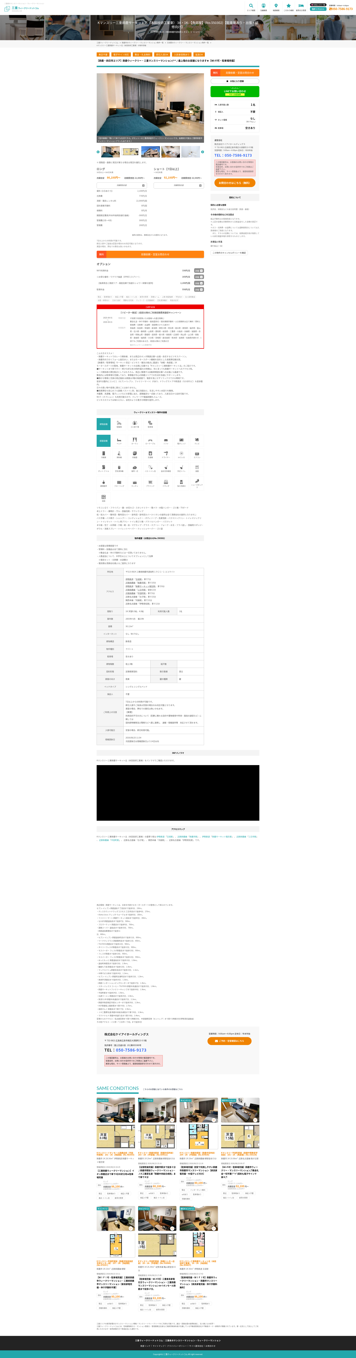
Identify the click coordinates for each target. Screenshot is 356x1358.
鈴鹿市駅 (141, 582)
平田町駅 (141, 593)
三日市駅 (141, 589)
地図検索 (276, 10)
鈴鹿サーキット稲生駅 (145, 586)
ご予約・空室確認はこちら (231, 1040)
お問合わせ (211, 1346)
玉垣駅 (139, 579)
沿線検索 (263, 10)
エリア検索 (251, 10)
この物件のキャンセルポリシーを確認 (229, 252)
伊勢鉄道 (129, 579)
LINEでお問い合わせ (235, 92)
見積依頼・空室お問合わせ (155, 254)
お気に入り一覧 (319, 5)
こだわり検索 (289, 10)
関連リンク (145, 1346)
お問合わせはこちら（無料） (235, 183)
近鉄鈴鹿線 (130, 582)
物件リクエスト (318, 9)
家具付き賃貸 (301, 10)
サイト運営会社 (196, 1346)
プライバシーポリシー (177, 1346)
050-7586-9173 (342, 9)
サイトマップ (159, 1346)
